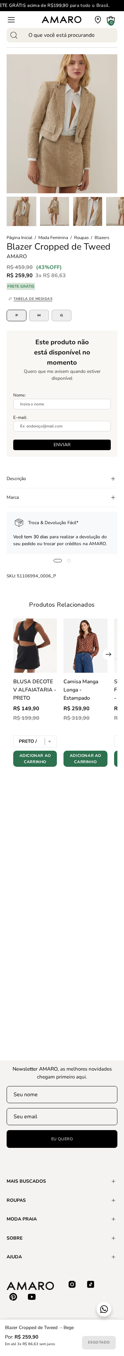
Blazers (102, 238)
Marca (13, 497)
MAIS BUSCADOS (26, 1181)
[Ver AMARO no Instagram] (72, 1284)
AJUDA (14, 1257)
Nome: (19, 395)
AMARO (17, 256)
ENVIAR (62, 445)
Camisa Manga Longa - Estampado (80, 690)
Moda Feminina (53, 238)
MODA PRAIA (22, 1219)
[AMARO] (61, 19)
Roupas (81, 238)
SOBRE (14, 1238)
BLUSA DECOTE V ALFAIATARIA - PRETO (34, 690)
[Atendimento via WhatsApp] (104, 1309)
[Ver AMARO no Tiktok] (90, 1284)
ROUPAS (16, 1200)
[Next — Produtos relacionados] (108, 654)
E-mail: (20, 418)
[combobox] (62, 35)
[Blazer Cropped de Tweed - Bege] (21, 211)
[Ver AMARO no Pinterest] (13, 1296)
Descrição (16, 478)
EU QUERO (62, 1139)
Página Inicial (19, 238)
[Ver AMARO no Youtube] (31, 1296)
